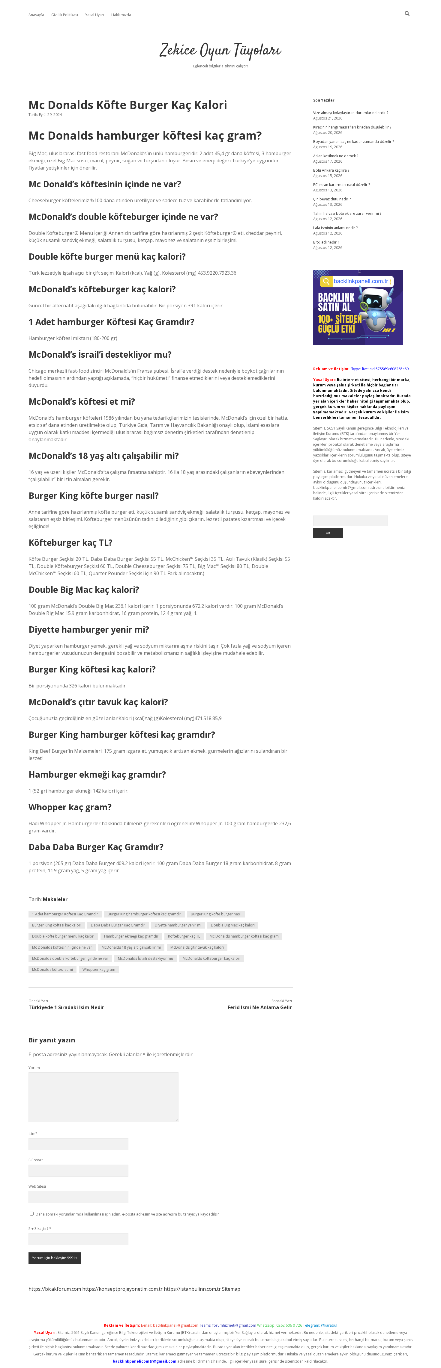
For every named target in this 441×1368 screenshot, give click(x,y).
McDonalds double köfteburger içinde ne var (70, 958)
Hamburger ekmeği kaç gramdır (131, 936)
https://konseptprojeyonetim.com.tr (122, 1289)
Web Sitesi (37, 1186)
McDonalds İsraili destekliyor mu (145, 958)
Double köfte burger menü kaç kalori (63, 936)
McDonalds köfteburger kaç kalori (211, 958)
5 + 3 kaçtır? (39, 1228)
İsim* (33, 1133)
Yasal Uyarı (94, 14)
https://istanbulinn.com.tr (192, 1289)
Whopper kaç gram (98, 969)
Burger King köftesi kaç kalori (56, 925)
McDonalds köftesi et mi (52, 969)
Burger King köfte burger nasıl (216, 914)
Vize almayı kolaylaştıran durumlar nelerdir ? (350, 112)
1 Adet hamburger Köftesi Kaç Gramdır (65, 914)
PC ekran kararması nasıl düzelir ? (341, 184)
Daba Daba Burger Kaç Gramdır (118, 925)
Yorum (34, 1067)
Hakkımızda (121, 14)
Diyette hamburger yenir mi (178, 925)
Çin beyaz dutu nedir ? (332, 199)
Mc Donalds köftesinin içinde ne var (62, 947)
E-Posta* (35, 1160)
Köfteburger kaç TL (184, 936)
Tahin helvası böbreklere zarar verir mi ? (347, 213)
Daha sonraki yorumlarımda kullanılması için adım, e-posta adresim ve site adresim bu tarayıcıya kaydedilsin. (128, 1214)
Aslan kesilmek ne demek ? (335, 155)
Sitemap (231, 1289)
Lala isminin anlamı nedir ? (335, 227)
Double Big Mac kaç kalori (233, 925)
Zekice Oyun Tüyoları (220, 51)
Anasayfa (36, 14)
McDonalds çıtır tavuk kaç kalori (197, 947)
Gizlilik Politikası (64, 14)
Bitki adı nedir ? (326, 242)
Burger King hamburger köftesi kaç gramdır (144, 914)
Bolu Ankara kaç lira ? (331, 170)
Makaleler (55, 899)
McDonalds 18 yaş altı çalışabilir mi (131, 947)
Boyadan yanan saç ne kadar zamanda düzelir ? (353, 141)
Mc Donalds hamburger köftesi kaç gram (244, 936)
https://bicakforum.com (54, 1289)
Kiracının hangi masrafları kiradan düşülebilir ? (352, 127)
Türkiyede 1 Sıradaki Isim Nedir (66, 1007)
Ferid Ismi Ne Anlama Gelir (260, 1007)
